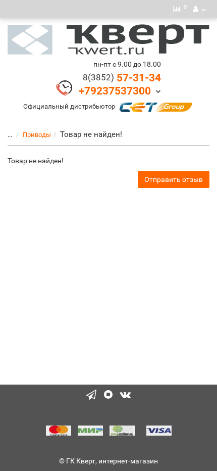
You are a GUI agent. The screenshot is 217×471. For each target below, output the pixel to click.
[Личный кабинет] (199, 9)
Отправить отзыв (173, 179)
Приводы (37, 134)
